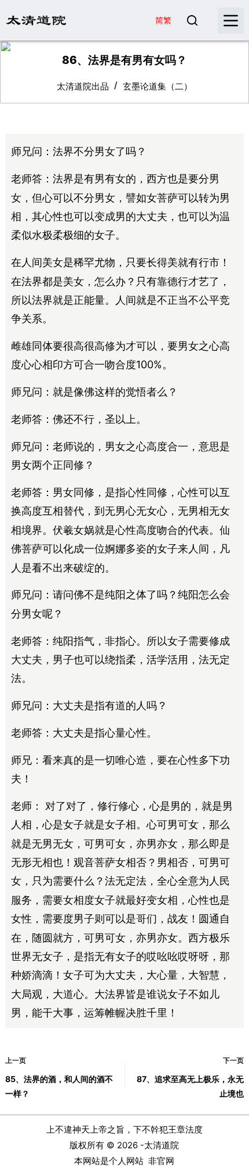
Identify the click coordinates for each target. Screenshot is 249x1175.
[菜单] (231, 21)
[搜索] (192, 20)
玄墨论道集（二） (157, 86)
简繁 (163, 20)
